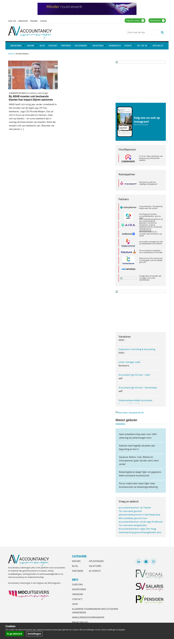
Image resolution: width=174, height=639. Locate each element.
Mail (146, 561)
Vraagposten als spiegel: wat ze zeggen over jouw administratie (150, 270)
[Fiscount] (128, 183)
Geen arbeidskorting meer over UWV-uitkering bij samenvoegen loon (138, 436)
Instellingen (34, 633)
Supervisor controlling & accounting (137, 341)
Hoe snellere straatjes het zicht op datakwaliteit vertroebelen (151, 234)
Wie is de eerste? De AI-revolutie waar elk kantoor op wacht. (150, 225)
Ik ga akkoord (14, 633)
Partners (77, 570)
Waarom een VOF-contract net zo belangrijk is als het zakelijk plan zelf (150, 252)
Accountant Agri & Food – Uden (134, 366)
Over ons (77, 584)
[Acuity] (128, 208)
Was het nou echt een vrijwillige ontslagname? (148, 183)
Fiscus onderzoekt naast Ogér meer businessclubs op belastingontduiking (138, 485)
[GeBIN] (128, 278)
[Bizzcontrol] (128, 234)
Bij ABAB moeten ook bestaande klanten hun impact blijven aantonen (31, 98)
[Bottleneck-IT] (128, 225)
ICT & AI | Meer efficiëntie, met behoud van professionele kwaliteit (151, 158)
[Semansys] (128, 261)
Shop (75, 604)
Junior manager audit (129, 354)
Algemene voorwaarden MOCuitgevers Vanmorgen (95, 610)
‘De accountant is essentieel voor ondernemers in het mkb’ (151, 243)
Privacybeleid (80, 622)
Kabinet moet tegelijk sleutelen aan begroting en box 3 (137, 447)
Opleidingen (96, 561)
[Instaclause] (128, 252)
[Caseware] (128, 158)
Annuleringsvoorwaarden (88, 617)
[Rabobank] (128, 243)
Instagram (153, 561)
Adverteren (79, 589)
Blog (75, 566)
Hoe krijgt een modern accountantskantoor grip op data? (150, 208)
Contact (77, 599)
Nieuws (76, 561)
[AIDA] (128, 216)
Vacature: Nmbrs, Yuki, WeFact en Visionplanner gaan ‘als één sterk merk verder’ (139, 461)
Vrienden (77, 594)
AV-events (95, 570)
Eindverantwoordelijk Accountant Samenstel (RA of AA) (135, 394)
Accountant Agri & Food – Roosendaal (138, 379)
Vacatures (95, 566)
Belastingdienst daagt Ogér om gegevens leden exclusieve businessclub (140, 473)
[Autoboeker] (128, 270)
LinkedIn (139, 561)
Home (11, 53)
